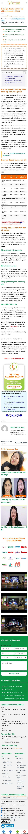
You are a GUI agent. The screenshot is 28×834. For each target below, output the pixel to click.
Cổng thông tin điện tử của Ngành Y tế (10, 817)
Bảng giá (5, 773)
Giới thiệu (20, 758)
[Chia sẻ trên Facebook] (9, 415)
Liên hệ (19, 762)
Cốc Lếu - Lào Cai (7, 730)
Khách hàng (6, 777)
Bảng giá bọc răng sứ (21, 442)
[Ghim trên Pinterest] (18, 415)
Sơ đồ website (7, 780)
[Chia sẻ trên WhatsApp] (7, 415)
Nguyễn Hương (8, 16)
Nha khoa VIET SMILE (9, 797)
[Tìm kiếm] (26, 2)
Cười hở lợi (6, 758)
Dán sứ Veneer (7, 762)
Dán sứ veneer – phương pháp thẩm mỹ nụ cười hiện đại (14, 77)
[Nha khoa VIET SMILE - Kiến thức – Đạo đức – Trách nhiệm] (14, 2)
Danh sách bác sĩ (8, 783)
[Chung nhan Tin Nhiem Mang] (16, 820)
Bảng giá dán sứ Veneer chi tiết (13, 80)
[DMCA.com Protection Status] (5, 820)
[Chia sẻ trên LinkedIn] (21, 415)
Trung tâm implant (8, 770)
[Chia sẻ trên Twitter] (12, 415)
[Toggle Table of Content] (23, 72)
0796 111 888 (18, 748)
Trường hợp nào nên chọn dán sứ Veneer (13, 82)
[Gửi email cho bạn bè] (15, 415)
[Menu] (2, 3)
